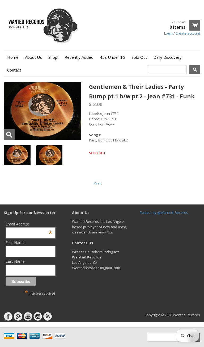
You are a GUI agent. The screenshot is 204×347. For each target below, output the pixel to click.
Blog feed (47, 316)
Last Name (15, 261)
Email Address (29, 224)
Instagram (37, 316)
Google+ (18, 316)
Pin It (97, 183)
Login (168, 33)
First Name (15, 242)
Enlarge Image (9, 134)
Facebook (8, 316)
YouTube (28, 316)
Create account (188, 33)
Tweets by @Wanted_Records (164, 212)
